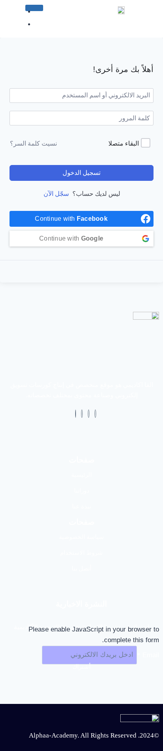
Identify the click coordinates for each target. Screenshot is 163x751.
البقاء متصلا (123, 143)
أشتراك (81, 666)
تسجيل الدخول (81, 172)
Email (148, 654)
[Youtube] (82, 414)
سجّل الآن (56, 193)
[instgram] (75, 414)
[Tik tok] (88, 414)
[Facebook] (95, 414)
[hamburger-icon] (34, 8)
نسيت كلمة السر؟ (33, 143)
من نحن (14, 30)
